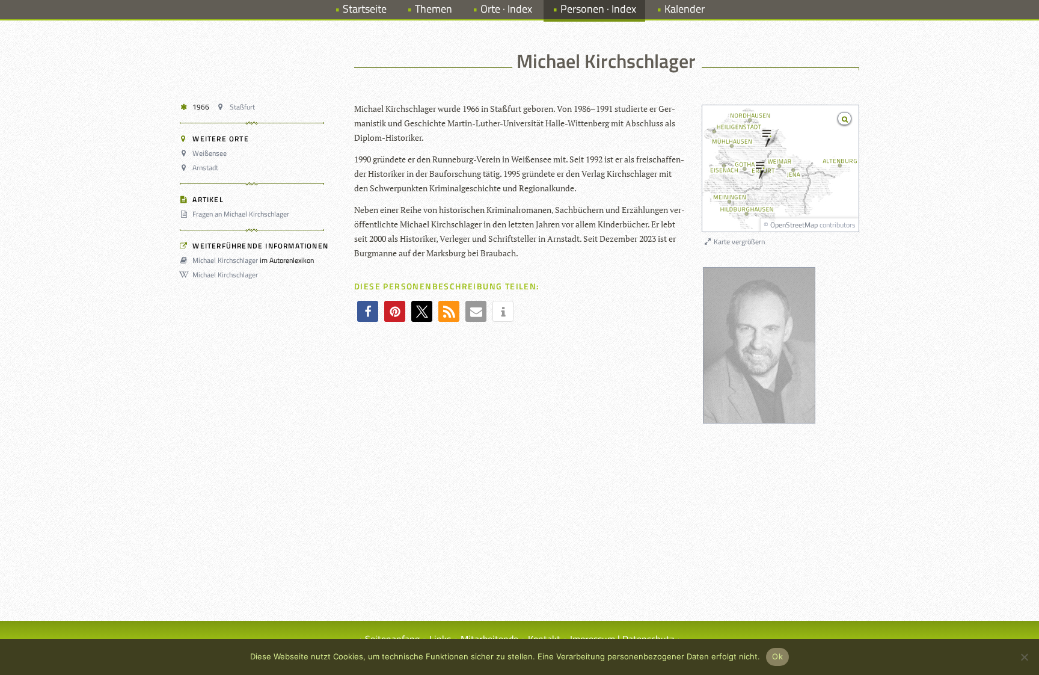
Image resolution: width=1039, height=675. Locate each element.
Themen (433, 9)
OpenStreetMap (794, 224)
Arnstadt (205, 167)
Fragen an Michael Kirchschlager (240, 214)
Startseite (365, 9)
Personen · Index (598, 9)
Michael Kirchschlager (225, 260)
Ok (777, 656)
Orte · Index (506, 9)
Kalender (684, 9)
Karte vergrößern (738, 241)
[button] (367, 311)
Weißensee (209, 153)
